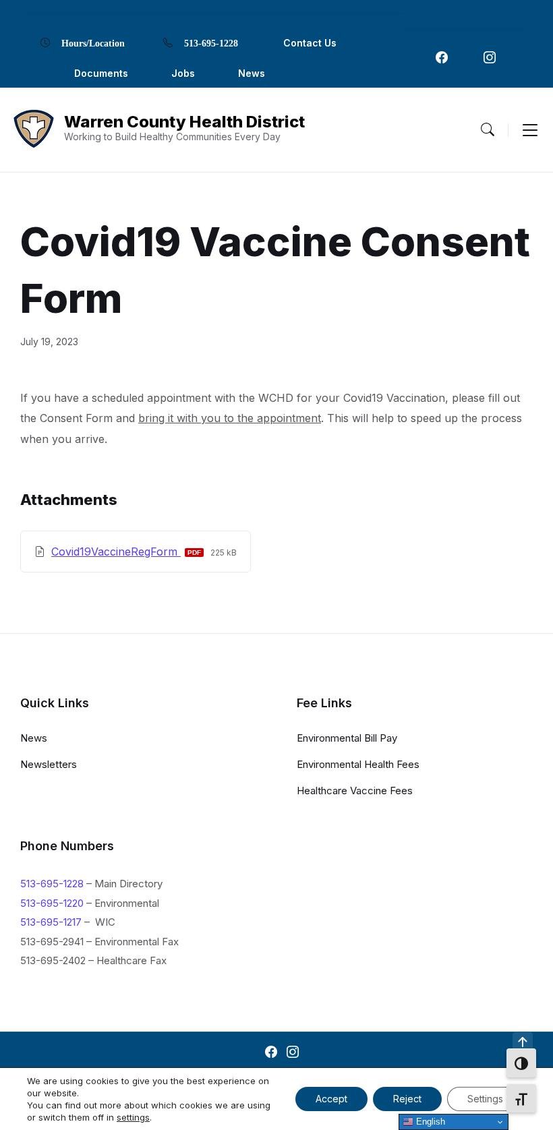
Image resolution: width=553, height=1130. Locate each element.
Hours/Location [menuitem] (93, 42)
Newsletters (48, 764)
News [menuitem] (251, 73)
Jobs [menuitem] (183, 73)
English (429, 1122)
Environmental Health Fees (358, 764)
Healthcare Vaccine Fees (355, 790)
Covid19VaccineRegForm (116, 551)
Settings (485, 1098)
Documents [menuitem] (101, 73)
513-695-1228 (52, 883)
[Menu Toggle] (487, 129)
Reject (407, 1098)
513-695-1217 (51, 922)
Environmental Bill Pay (347, 738)
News (33, 738)
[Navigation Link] (442, 57)
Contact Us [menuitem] (310, 43)
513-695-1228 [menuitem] (211, 42)
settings (133, 1117)
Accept (331, 1098)
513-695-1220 (52, 903)
